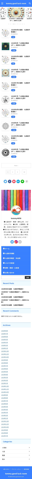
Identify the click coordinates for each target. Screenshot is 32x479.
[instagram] (16, 242)
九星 (3, 451)
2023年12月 (5, 421)
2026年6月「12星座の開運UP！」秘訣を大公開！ (20, 124)
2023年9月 (4, 430)
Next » (16, 165)
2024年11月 (5, 389)
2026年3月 (4, 342)
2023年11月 (5, 424)
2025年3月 (4, 377)
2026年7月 (4, 334)
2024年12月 (5, 386)
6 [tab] (17, 24)
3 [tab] (12, 24)
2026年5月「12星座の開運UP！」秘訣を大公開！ (20, 150)
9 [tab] (22, 24)
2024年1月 (4, 418)
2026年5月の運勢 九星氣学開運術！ (20, 137)
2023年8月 (4, 433)
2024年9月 (4, 395)
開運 (3, 455)
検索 (27, 277)
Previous (1, 14)
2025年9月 (4, 360)
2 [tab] (10, 24)
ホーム (7, 249)
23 (24, 172)
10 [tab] (24, 24)
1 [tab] (9, 24)
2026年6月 (4, 337)
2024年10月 (5, 392)
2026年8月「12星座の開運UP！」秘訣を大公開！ (16, 19)
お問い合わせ (9, 273)
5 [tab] (15, 24)
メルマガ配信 (9, 263)
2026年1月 (4, 348)
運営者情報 (26, 469)
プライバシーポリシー (16, 469)
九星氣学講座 (9, 253)
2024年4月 (4, 410)
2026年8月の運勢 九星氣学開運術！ (20, 57)
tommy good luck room (16, 3)
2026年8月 (4, 331)
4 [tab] (14, 24)
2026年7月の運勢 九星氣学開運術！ (20, 84)
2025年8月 (4, 363)
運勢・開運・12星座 (12, 268)
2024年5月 (4, 407)
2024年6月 (4, 404)
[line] (22, 181)
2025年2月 (4, 380)
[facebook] (9, 181)
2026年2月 (4, 345)
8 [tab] (21, 24)
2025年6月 (4, 369)
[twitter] (5, 181)
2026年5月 (4, 340)
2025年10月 (5, 357)
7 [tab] (19, 24)
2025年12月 (5, 351)
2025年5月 (4, 372)
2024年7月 (4, 401)
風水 (3, 459)
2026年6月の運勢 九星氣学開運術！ (20, 110)
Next (30, 14)
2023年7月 (4, 436)
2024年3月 (4, 412)
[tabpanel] (16, 15)
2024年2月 (4, 415)
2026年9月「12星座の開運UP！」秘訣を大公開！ (20, 44)
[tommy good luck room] (18, 181)
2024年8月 (4, 398)
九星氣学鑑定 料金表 (12, 258)
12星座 (4, 448)
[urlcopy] (26, 181)
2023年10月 (5, 427)
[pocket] (14, 181)
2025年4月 (4, 375)
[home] (20, 242)
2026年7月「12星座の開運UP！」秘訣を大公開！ (20, 97)
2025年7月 (4, 366)
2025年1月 (4, 383)
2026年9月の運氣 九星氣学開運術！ (20, 31)
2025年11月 (5, 354)
